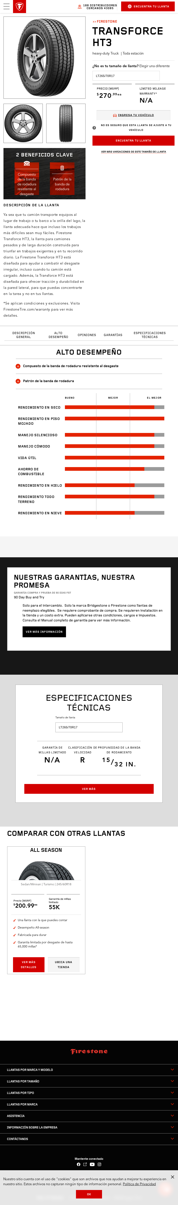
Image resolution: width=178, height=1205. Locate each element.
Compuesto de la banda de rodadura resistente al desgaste (71, 366)
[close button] (172, 1177)
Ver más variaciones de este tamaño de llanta (133, 152)
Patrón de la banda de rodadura (48, 381)
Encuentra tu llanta (151, 6)
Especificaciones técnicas (150, 335)
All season (46, 850)
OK (89, 1194)
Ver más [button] (89, 789)
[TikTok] (85, 1165)
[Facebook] (79, 1165)
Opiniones (87, 335)
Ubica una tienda (63, 965)
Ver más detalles (28, 965)
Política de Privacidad (139, 1184)
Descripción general (23, 335)
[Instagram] (99, 1165)
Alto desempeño (58, 335)
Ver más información (44, 632)
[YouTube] (92, 1165)
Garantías (113, 335)
